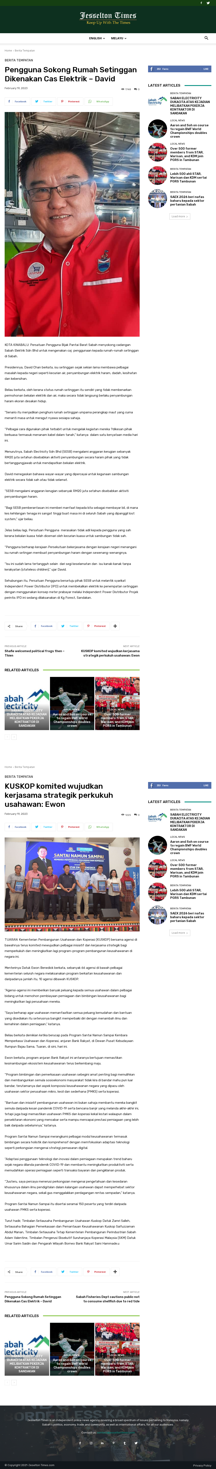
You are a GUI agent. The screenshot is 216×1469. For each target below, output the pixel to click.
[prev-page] (7, 737)
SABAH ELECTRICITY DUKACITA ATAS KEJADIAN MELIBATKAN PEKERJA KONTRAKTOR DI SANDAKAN (27, 718)
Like (206, 68)
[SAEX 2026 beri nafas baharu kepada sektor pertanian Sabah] (157, 198)
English (95, 38)
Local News (71, 709)
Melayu (117, 38)
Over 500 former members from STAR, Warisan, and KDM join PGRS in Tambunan (117, 720)
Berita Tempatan (25, 50)
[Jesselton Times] (108, 19)
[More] (115, 626)
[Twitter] (208, 3)
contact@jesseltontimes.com (116, 1432)
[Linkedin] (102, 1443)
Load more (178, 216)
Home (8, 50)
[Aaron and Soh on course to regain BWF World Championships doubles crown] (72, 703)
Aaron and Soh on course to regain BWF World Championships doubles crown (72, 720)
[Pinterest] (113, 1443)
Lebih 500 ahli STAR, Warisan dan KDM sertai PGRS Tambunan (188, 177)
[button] (206, 39)
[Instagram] (91, 1443)
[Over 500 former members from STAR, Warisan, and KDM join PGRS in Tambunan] (117, 703)
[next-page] (14, 737)
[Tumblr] (125, 1443)
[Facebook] (201, 3)
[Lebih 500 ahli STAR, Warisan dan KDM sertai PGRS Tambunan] (157, 175)
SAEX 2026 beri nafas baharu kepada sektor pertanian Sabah (187, 200)
